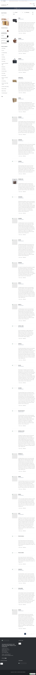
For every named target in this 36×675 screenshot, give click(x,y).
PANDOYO (20, 569)
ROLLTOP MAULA (21, 410)
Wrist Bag (3, 73)
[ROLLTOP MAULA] (14, 413)
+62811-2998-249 (7, 654)
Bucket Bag (4, 75)
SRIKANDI (20, 262)
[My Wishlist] (34, 6)
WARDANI (20, 139)
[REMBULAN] (14, 456)
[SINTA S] (14, 285)
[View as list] (33, 14)
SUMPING (20, 218)
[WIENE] (14, 100)
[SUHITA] (14, 242)
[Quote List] (33, 4)
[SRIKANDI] (14, 265)
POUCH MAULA (21, 536)
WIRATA (19, 38)
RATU (19, 513)
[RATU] (14, 515)
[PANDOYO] (14, 571)
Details (25, 53)
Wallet (3, 54)
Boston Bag (4, 90)
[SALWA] (14, 367)
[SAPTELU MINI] (14, 328)
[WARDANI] (14, 142)
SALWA (19, 365)
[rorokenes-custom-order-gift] (5, 18)
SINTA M (19, 304)
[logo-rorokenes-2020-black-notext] (3, 4)
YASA (19, 18)
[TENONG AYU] (14, 181)
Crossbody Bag (4, 52)
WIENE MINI (20, 77)
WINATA (19, 58)
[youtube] (5, 658)
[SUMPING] (14, 220)
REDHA (19, 494)
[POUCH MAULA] (14, 538)
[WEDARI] (14, 119)
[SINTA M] (14, 306)
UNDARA (20, 161)
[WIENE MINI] (14, 80)
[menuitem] (30, 4)
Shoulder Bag (4, 71)
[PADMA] (14, 612)
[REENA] (14, 478)
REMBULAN (20, 453)
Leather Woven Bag (5, 86)
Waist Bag (3, 59)
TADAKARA (20, 196)
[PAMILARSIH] (14, 590)
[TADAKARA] (14, 199)
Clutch (3, 50)
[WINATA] (14, 61)
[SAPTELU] (14, 346)
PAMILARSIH (20, 588)
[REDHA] (14, 496)
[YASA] (14, 20)
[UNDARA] (14, 163)
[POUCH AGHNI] (14, 555)
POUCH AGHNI (21, 552)
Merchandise (4, 88)
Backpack (3, 66)
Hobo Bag (3, 61)
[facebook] (2, 658)
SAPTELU (20, 343)
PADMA (19, 609)
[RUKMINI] (14, 390)
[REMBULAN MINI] (14, 433)
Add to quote (21, 53)
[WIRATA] (14, 40)
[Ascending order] (22, 12)
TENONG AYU (20, 179)
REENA (19, 476)
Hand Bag (3, 48)
